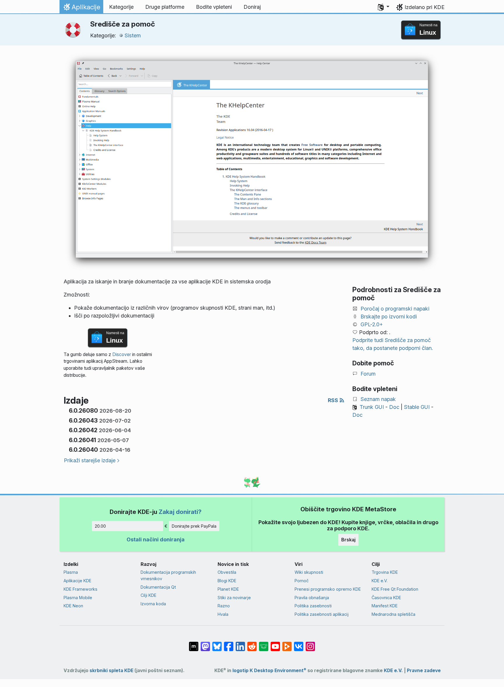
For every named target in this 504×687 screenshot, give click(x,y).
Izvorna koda (153, 603)
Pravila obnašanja (312, 597)
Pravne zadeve (424, 670)
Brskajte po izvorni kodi (388, 316)
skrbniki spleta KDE (111, 670)
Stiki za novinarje (234, 597)
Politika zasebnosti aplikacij (322, 614)
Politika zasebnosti (313, 605)
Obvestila (227, 572)
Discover (121, 354)
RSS (333, 400)
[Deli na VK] (298, 643)
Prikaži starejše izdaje (90, 460)
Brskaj (348, 540)
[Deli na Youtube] (275, 643)
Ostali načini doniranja (156, 539)
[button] (383, 7)
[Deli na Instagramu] (310, 643)
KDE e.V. (380, 580)
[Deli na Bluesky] (217, 643)
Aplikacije (81, 8)
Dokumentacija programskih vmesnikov (168, 575)
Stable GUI (417, 407)
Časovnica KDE (386, 597)
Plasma (71, 572)
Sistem (133, 35)
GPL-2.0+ (371, 324)
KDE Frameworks (80, 589)
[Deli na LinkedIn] (240, 643)
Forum (368, 374)
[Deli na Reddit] (252, 643)
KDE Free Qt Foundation (395, 589)
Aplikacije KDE (77, 580)
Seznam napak (378, 399)
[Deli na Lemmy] (263, 643)
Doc (394, 407)
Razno (224, 605)
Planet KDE (228, 589)
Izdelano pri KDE (424, 7)
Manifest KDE (385, 605)
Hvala (223, 614)
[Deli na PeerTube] (287, 643)
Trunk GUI (372, 407)
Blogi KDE (227, 580)
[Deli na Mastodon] (205, 643)
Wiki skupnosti (309, 572)
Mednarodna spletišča (393, 614)
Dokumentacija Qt (158, 587)
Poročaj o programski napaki (394, 309)
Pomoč (302, 580)
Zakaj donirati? (180, 511)
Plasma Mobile (78, 597)
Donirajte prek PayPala (194, 526)
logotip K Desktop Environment (269, 670)
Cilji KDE (148, 595)
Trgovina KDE (385, 572)
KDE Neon (73, 605)
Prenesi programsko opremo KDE (328, 589)
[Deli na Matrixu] (193, 643)
